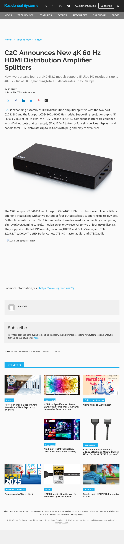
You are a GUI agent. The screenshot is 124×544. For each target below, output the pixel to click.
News (8, 15)
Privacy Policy (65, 511)
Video (38, 39)
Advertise (53, 511)
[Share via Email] (46, 100)
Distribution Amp (29, 351)
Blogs (115, 15)
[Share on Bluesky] (31, 100)
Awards (9, 400)
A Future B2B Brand (22, 511)
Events (62, 15)
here (36, 337)
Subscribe (106, 5)
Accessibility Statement (59, 514)
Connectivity (90, 445)
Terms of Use (101, 511)
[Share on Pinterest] (38, 100)
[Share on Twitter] (8, 100)
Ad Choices (113, 511)
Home (8, 39)
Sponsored (50, 400)
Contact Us (37, 511)
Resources (80, 15)
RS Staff (12, 89)
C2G (7, 110)
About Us (7, 511)
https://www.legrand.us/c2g (56, 288)
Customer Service (85, 5)
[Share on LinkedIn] (23, 100)
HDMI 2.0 (47, 351)
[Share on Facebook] (16, 100)
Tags (45, 511)
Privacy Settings (77, 514)
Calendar (99, 15)
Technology (26, 15)
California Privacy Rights (83, 511)
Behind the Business (94, 400)
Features (45, 15)
